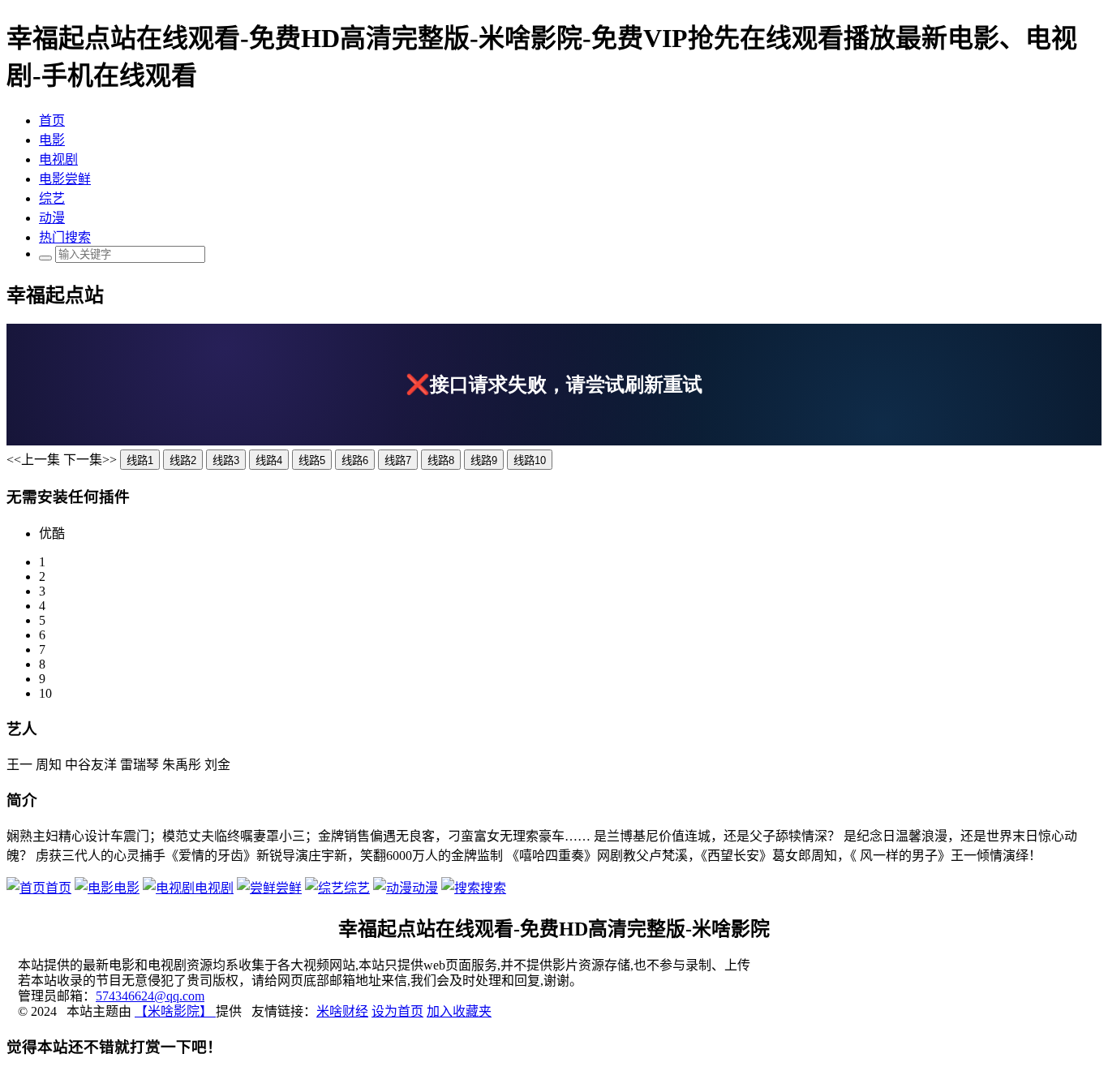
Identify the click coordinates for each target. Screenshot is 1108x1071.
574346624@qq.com (150, 996)
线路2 (183, 460)
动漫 (52, 218)
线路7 (397, 460)
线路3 (226, 460)
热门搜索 (65, 237)
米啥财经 (342, 1011)
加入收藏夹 (459, 1011)
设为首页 (397, 1011)
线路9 (483, 460)
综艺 (52, 198)
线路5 (311, 460)
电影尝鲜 (65, 179)
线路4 (269, 460)
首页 (52, 120)
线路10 (529, 460)
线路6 (354, 460)
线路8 (440, 460)
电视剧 (58, 159)
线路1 (140, 460)
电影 (52, 140)
